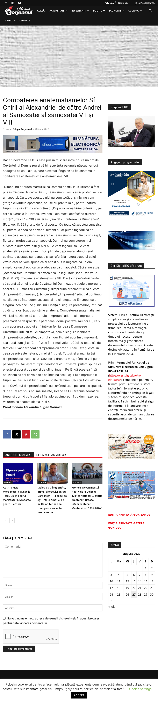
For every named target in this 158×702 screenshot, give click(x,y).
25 (118, 594)
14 (139, 581)
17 (111, 588)
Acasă (41, 10)
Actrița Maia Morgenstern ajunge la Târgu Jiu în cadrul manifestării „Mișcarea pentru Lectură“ (17, 496)
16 (151, 581)
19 (127, 588)
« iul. (111, 607)
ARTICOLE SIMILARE (18, 455)
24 (111, 594)
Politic (97, 10)
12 (127, 581)
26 (127, 594)
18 (118, 588)
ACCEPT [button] (79, 695)
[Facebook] (6, 3)
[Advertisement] (79, 56)
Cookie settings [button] (140, 689)
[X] (16, 434)
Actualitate (57, 10)
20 (134, 588)
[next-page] (12, 520)
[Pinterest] (26, 434)
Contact (25, 20)
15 (145, 581)
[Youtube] (19, 3)
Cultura (133, 10)
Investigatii (78, 10)
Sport (9, 20)
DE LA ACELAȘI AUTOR (51, 455)
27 (134, 594)
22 (145, 588)
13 (134, 581)
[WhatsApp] (35, 434)
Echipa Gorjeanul (22, 129)
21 (139, 588)
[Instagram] (13, 3)
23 (151, 588)
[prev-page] (5, 520)
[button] (150, 11)
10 (111, 581)
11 (118, 581)
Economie (115, 10)
